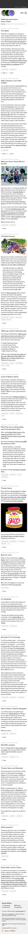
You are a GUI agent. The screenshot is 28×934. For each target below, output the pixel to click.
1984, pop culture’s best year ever (13, 330)
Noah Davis (13, 474)
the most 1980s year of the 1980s (11, 356)
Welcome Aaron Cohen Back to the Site (13, 162)
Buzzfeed (19, 790)
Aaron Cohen (13, 41)
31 (5, 73)
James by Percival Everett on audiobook (13, 63)
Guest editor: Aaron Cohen (11, 867)
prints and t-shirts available (14, 501)
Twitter (3, 623)
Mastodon (19, 907)
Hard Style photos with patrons (13, 210)
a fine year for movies (16, 354)
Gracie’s (10, 107)
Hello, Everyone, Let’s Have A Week (11, 81)
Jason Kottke (16, 28)
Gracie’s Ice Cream (13, 202)
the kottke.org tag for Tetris (13, 471)
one (2, 688)
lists (3, 365)
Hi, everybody (6, 599)
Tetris (19, 474)
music (7, 365)
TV (25, 24)
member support (20, 911)
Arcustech (10, 914)
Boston (12, 413)
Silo (20, 58)
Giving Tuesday (11, 293)
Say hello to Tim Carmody (10, 637)
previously (21, 41)
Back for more (6, 555)
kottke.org (8, 24)
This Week (5, 30)
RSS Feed (7, 907)
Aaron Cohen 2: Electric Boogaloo (14, 708)
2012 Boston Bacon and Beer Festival (12, 536)
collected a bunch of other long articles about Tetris (13, 437)
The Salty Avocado (8, 236)
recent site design (13, 573)
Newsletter (7, 905)
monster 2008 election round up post (12, 879)
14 (5, 154)
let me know (17, 585)
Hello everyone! (7, 827)
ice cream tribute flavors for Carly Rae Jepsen (13, 214)
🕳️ (9, 930)
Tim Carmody (5, 646)
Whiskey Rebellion (19, 397)
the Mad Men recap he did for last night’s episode (14, 496)
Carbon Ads (24, 7)
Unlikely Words (16, 617)
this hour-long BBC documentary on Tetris (14, 442)
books (11, 317)
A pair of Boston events (10, 376)
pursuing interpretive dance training (12, 606)
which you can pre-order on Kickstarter (13, 265)
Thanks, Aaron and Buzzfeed (12, 768)
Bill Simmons (5, 358)
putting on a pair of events (14, 386)
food (3, 415)
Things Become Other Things (18, 60)
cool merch (14, 219)
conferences (19, 413)
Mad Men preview (8, 745)
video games (5, 477)
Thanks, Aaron (6, 488)
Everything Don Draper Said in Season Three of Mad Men (14, 881)
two (7, 688)
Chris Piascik (15, 24)
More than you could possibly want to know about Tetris (12, 428)
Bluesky (18, 905)
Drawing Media (17, 192)
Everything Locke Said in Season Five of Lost (14, 885)
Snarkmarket (20, 648)
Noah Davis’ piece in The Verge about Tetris (13, 433)
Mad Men (21, 24)
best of (12, 363)
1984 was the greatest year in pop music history (13, 335)
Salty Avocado (5, 114)
